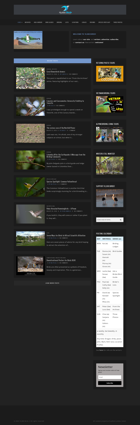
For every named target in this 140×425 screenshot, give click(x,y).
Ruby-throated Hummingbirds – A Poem (61, 208)
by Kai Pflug (53, 184)
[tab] (52, 60)
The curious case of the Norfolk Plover (61, 128)
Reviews (92, 22)
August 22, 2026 (52, 74)
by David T (63, 130)
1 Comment (72, 130)
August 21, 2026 (52, 130)
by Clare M (63, 74)
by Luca (51, 106)
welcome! (99, 42)
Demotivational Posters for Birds (56, 258)
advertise (105, 39)
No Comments (73, 74)
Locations (75, 22)
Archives (28, 22)
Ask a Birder (38, 22)
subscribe (114, 39)
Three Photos (118, 22)
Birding (59, 22)
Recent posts (52, 61)
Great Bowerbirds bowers (56, 71)
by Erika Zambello (65, 211)
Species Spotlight (104, 22)
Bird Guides (50, 22)
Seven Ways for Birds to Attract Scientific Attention (66, 235)
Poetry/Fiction (51, 206)
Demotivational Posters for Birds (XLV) (61, 260)
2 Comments (63, 184)
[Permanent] (30, 88)
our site (86, 39)
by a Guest (52, 159)
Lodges (84, 22)
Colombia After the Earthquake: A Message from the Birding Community (66, 155)
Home (19, 22)
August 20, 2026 (52, 211)
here (101, 350)
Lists (67, 22)
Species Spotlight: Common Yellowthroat (62, 181)
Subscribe (110, 383)
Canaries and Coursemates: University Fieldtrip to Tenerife (65, 102)
